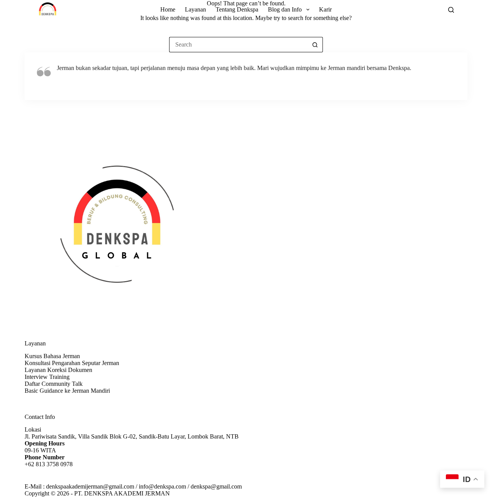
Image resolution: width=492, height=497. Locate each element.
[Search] (451, 10)
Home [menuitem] (167, 9)
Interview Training (47, 377)
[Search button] (315, 44)
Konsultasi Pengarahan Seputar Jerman (72, 363)
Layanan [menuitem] (195, 9)
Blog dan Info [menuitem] (285, 9)
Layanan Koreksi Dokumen (58, 370)
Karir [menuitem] (325, 9)
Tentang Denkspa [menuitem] (237, 9)
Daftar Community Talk (54, 383)
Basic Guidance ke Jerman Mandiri (67, 390)
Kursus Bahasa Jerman (52, 356)
